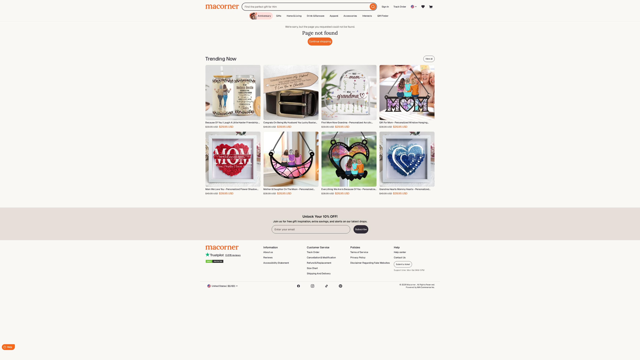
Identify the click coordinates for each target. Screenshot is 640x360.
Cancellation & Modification (321, 257)
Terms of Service (359, 252)
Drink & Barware (315, 15)
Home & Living (294, 15)
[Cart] (431, 6)
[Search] (373, 6)
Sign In (385, 7)
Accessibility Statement (276, 262)
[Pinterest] (340, 286)
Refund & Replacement (319, 262)
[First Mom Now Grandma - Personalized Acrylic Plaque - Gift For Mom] (349, 92)
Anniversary (264, 15)
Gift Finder (382, 15)
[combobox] (309, 7)
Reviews (268, 257)
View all (429, 59)
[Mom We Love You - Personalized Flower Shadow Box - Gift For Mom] (233, 159)
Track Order (400, 6)
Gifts (278, 15)
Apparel (334, 15)
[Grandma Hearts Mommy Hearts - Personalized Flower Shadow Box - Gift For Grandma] (407, 159)
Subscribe (361, 229)
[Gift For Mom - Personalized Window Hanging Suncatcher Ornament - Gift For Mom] (407, 92)
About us (268, 252)
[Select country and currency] (414, 6)
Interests (367, 15)
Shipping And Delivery (319, 273)
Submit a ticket (403, 264)
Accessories (350, 15)
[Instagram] (312, 286)
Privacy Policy (358, 257)
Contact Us (400, 257)
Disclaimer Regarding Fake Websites (370, 262)
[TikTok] (326, 286)
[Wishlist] (423, 6)
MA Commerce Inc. (426, 287)
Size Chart (312, 268)
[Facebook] (298, 286)
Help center (400, 252)
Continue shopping (320, 41)
